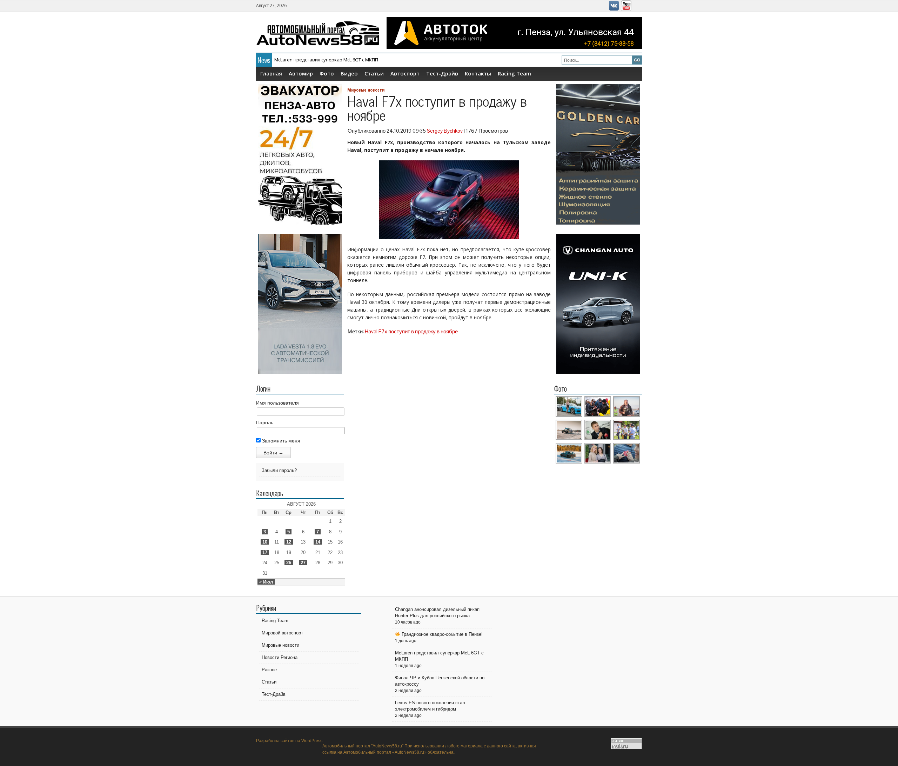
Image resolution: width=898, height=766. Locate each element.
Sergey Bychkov (445, 130)
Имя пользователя (277, 403)
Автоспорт (405, 73)
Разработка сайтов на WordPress (289, 740)
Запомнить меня (280, 441)
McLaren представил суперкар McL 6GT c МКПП (326, 59)
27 (303, 562)
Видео (349, 73)
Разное (269, 669)
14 (317, 542)
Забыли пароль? (279, 470)
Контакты (478, 73)
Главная (271, 73)
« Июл (266, 582)
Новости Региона (279, 657)
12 (288, 542)
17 (264, 552)
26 (288, 562)
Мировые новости (365, 90)
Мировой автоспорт (282, 632)
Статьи (374, 73)
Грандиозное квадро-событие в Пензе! (441, 634)
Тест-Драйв (442, 73)
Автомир (301, 73)
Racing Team (514, 73)
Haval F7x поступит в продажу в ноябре (411, 331)
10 (264, 542)
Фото (327, 73)
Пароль (264, 422)
